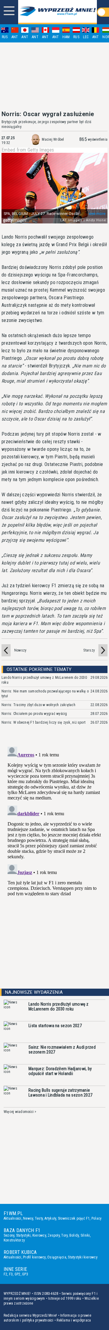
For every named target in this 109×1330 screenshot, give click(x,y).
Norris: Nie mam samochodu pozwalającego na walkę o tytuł (45, 693)
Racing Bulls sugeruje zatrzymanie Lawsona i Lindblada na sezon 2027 (60, 1092)
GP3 (25, 1274)
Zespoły (54, 1235)
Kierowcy (39, 1235)
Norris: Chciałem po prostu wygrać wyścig (34, 714)
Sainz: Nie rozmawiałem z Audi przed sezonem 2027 (62, 1049)
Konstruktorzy (14, 1240)
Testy (39, 1218)
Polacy (96, 1218)
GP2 (18, 1274)
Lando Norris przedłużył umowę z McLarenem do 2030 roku (44, 680)
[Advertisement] (54, 76)
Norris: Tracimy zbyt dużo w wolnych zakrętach (38, 705)
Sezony (9, 1235)
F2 (5, 1274)
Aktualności (12, 1218)
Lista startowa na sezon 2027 (55, 1025)
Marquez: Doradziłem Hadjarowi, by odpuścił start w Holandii (60, 1071)
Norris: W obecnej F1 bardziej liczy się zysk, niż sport (43, 722)
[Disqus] (54, 820)
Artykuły (50, 1218)
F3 (11, 1274)
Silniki (85, 1235)
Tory (64, 1235)
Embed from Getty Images (28, 150)
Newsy (28, 1218)
